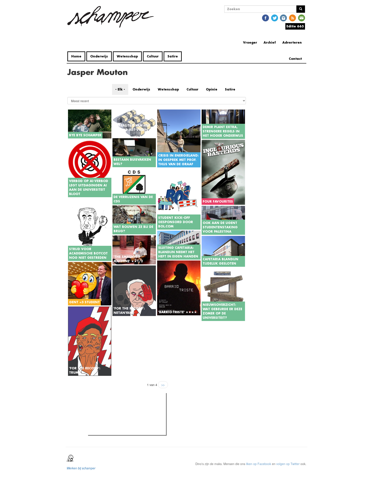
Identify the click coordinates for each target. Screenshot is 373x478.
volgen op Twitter (288, 464)
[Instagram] (283, 18)
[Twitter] (274, 18)
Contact (295, 59)
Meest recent (126, 406)
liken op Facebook (258, 464)
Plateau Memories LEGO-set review (120, 430)
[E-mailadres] (301, 18)
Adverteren (292, 42)
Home (76, 56)
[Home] (112, 17)
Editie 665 (295, 26)
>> (163, 385)
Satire (173, 56)
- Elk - (120, 89)
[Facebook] (265, 18)
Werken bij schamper (81, 468)
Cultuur (153, 56)
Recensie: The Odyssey (112, 415)
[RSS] (292, 18)
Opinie (211, 89)
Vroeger (250, 42)
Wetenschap (127, 56)
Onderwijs (99, 56)
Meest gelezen (103, 406)
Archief (270, 42)
